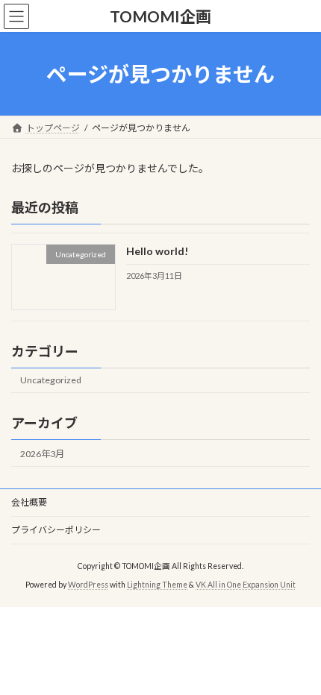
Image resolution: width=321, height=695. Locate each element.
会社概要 (29, 502)
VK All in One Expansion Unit (246, 583)
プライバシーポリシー (56, 529)
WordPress (88, 583)
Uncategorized (50, 380)
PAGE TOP (298, 658)
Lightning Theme (157, 583)
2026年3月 (42, 453)
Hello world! (157, 251)
